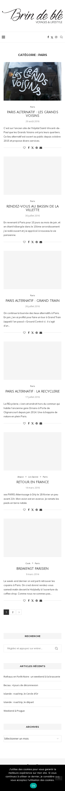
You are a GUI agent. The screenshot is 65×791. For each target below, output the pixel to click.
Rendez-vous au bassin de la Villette (32, 208)
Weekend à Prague (14, 710)
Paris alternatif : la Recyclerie (32, 391)
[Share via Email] (41, 147)
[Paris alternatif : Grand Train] (32, 270)
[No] (58, 778)
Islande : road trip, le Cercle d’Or (21, 693)
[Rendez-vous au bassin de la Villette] (32, 176)
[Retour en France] (32, 451)
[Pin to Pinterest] (37, 147)
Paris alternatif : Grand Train (33, 300)
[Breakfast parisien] (32, 538)
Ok (33, 785)
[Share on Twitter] (32, 147)
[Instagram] (56, 37)
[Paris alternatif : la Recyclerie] (32, 361)
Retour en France (32, 482)
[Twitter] (52, 37)
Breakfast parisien (32, 568)
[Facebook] (48, 37)
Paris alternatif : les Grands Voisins (32, 113)
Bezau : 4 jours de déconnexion (21, 685)
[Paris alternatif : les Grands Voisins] (32, 81)
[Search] (61, 37)
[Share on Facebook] (28, 147)
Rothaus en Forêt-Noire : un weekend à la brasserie (32, 676)
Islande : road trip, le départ (19, 702)
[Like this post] (24, 147)
